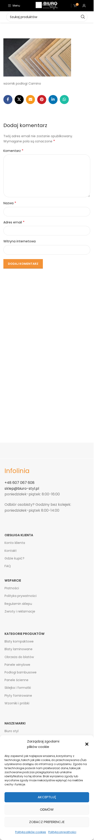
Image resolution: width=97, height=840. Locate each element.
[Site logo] (47, 5)
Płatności (12, 588)
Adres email (14, 222)
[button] (87, 744)
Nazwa (9, 203)
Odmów (47, 809)
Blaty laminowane (18, 649)
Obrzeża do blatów (19, 657)
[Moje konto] (84, 5)
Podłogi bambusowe (21, 672)
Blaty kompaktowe (19, 641)
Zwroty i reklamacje (20, 611)
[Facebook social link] (7, 99)
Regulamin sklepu (18, 603)
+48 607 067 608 (20, 482)
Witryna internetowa (19, 241)
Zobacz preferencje (47, 821)
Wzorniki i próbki (17, 703)
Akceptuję (47, 797)
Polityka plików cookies (30, 832)
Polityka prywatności (62, 832)
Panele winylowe (17, 664)
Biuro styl (11, 731)
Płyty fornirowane (18, 695)
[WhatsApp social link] (64, 99)
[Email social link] (30, 99)
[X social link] (19, 99)
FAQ (8, 566)
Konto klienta (15, 543)
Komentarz (13, 150)
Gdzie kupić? (14, 558)
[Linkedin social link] (53, 99)
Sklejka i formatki (18, 687)
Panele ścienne (16, 680)
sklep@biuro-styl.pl (22, 488)
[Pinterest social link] (41, 99)
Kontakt (11, 550)
